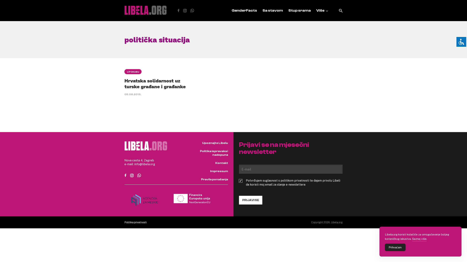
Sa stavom (273, 10)
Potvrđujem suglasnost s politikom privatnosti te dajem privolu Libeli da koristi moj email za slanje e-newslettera (293, 182)
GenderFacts (244, 10)
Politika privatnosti (135, 222)
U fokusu (133, 72)
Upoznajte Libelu (215, 143)
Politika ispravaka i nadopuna (214, 153)
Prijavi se (250, 200)
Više (320, 10)
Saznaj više (419, 238)
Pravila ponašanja (214, 179)
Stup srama (299, 10)
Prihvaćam (395, 247)
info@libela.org (144, 164)
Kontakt (221, 163)
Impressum (219, 171)
